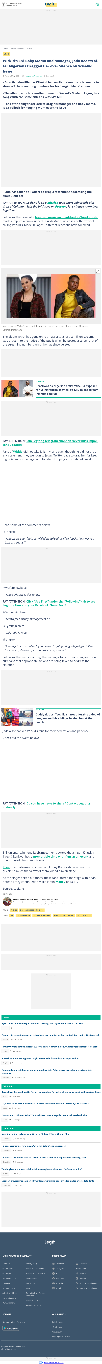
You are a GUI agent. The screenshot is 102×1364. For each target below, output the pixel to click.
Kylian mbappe (23, 916)
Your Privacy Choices (54, 1362)
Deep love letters (41, 916)
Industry (5, 1028)
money (60, 882)
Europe (5, 1039)
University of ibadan (64, 916)
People (5, 1051)
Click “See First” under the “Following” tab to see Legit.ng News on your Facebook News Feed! (49, 603)
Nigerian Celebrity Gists (32, 910)
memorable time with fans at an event (60, 856)
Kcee (6, 867)
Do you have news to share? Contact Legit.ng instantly (46, 805)
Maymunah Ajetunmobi (34, 76)
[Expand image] (97, 271)
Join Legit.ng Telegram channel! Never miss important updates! (50, 443)
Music (29, 48)
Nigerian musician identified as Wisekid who (66, 217)
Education (6, 1185)
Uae (11, 916)
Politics (5, 1174)
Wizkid (18, 452)
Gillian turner (84, 916)
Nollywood (6, 1077)
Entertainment (17, 48)
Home (5, 48)
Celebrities (6, 1139)
